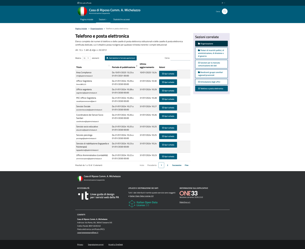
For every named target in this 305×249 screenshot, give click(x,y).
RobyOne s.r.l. (185, 202)
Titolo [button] (79, 67)
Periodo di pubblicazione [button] (123, 67)
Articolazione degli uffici (210, 81)
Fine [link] (186, 165)
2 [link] (167, 165)
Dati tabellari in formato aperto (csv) (121, 58)
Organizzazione (96, 28)
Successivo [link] (176, 165)
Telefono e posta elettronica (214, 88)
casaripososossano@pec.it (87, 232)
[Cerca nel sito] (225, 11)
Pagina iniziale (81, 28)
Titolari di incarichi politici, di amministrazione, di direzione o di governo (211, 53)
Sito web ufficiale (85, 3)
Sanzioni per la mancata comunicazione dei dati (209, 64)
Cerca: (167, 57)
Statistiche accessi (121, 19)
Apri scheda (169, 73)
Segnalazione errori (96, 244)
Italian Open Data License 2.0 (141, 196)
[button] (224, 3)
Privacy (80, 244)
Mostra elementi (87, 58)
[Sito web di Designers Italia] (101, 195)
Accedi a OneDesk (115, 244)
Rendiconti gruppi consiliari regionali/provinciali (210, 74)
